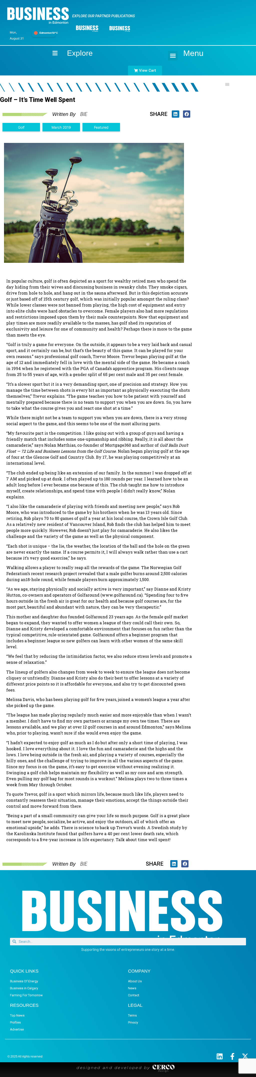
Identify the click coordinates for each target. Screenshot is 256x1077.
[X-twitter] (245, 1056)
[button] (173, 55)
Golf (21, 127)
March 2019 (61, 127)
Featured (101, 127)
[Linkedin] (219, 1056)
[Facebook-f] (232, 1056)
